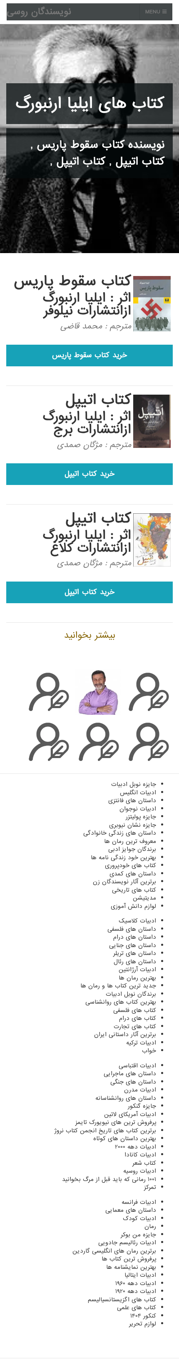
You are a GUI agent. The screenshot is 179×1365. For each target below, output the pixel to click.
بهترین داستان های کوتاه (124, 1138)
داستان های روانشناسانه (125, 1098)
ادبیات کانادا (140, 1154)
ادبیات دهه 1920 (135, 1291)
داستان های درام (134, 937)
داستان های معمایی (130, 1210)
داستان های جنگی (133, 1082)
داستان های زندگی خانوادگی (119, 833)
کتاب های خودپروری (130, 865)
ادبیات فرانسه (139, 1202)
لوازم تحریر (142, 1323)
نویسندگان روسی (39, 12)
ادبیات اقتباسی (137, 1065)
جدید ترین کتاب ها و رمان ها (118, 985)
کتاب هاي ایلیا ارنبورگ (90, 104)
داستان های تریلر (134, 953)
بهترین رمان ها (137, 977)
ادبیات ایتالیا (140, 1275)
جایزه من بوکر (138, 1234)
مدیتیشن (144, 898)
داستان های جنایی (132, 945)
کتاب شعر (144, 1163)
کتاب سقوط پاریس (80, 145)
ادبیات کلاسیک (137, 920)
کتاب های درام (137, 1018)
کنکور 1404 (143, 1315)
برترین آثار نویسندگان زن (124, 881)
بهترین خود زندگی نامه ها (123, 857)
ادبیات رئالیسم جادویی (127, 1242)
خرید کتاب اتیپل (89, 474)
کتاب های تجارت (135, 1026)
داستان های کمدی (132, 873)
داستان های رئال (135, 961)
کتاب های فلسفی (134, 1010)
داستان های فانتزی (132, 800)
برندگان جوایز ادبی (132, 849)
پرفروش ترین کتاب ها (129, 1258)
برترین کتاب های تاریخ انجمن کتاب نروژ (105, 1130)
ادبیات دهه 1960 (135, 1283)
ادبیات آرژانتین (137, 969)
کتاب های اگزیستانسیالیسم (122, 1299)
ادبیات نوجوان (137, 808)
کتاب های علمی (136, 1307)
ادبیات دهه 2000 (135, 1146)
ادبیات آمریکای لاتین (130, 1114)
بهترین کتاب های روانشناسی (120, 1002)
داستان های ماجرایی (130, 1073)
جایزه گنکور (142, 1106)
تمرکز (150, 1187)
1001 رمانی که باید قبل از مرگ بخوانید (109, 1179)
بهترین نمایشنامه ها (131, 1267)
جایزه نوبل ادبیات (133, 784)
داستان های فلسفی (131, 929)
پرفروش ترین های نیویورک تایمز (115, 1122)
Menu (153, 12)
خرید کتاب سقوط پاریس (89, 355)
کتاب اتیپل (140, 161)
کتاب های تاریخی (134, 890)
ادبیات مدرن (140, 1089)
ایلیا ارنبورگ (74, 298)
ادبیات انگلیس (138, 792)
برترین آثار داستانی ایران (125, 1034)
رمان (150, 1226)
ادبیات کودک (139, 1218)
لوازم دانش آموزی (133, 906)
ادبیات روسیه (139, 1171)
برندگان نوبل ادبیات (131, 994)
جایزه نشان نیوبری (132, 825)
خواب (149, 1050)
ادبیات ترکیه (141, 1042)
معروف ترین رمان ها (130, 841)
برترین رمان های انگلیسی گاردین (114, 1251)
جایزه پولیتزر (141, 816)
